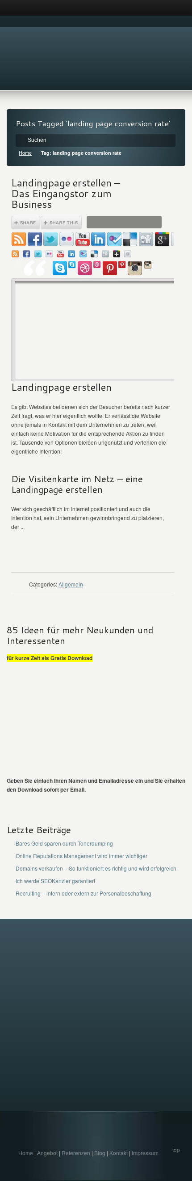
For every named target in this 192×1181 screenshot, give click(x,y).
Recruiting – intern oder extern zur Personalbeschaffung (83, 893)
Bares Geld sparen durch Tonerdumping (64, 843)
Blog (99, 1152)
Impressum (145, 1152)
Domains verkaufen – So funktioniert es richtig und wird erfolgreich (96, 868)
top (176, 1149)
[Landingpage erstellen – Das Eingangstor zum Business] (92, 298)
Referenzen (76, 1152)
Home (25, 152)
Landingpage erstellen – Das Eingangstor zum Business (65, 193)
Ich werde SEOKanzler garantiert (55, 880)
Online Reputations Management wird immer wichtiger (81, 855)
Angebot (47, 1152)
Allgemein (70, 584)
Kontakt (118, 1152)
